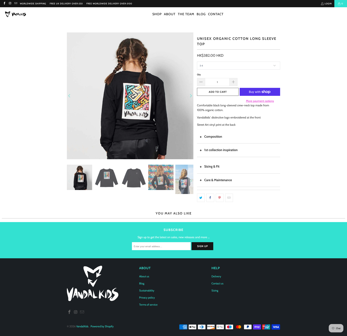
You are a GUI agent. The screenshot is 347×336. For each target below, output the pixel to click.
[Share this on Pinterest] (220, 198)
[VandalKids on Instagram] (9, 3)
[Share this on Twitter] (201, 198)
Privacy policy (147, 297)
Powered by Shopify (102, 326)
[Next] (191, 95)
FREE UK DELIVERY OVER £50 (66, 3)
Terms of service (148, 304)
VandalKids (82, 326)
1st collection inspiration (221, 150)
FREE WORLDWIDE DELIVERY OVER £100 (109, 3)
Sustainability (146, 290)
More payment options (260, 101)
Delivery (216, 276)
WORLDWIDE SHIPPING (33, 3)
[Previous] (69, 95)
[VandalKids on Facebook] (4, 3)
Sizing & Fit (211, 166)
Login (328, 3)
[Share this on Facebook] (210, 198)
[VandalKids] (16, 14)
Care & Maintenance (218, 180)
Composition (213, 137)
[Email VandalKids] (15, 3)
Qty (199, 74)
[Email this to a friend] (229, 198)
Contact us (217, 283)
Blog (141, 283)
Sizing (214, 290)
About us (144, 276)
